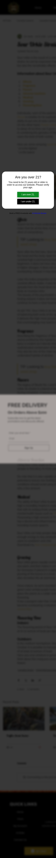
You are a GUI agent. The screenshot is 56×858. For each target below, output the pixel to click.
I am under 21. (28, 201)
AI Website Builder (39, 213)
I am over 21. (28, 194)
